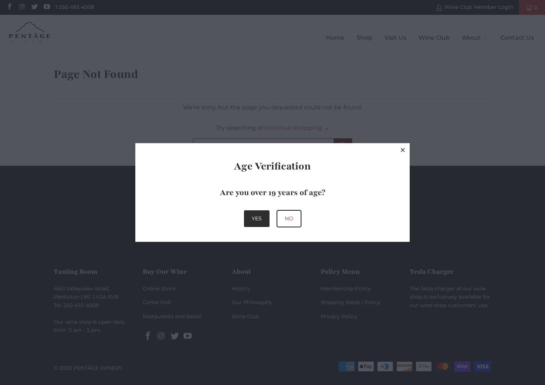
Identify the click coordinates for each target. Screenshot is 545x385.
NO (289, 218)
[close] (403, 150)
